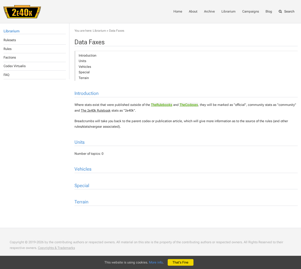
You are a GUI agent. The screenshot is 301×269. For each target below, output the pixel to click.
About (193, 11)
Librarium (228, 11)
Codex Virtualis (15, 66)
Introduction (87, 55)
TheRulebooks (161, 105)
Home (177, 11)
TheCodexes (189, 105)
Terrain (84, 78)
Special (84, 72)
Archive (209, 11)
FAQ (6, 75)
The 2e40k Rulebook (96, 110)
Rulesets (10, 40)
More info (156, 262)
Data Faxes (116, 30)
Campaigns (250, 11)
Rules (7, 49)
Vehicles (85, 67)
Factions (10, 57)
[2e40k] (22, 11)
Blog (269, 11)
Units (82, 61)
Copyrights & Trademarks (56, 248)
